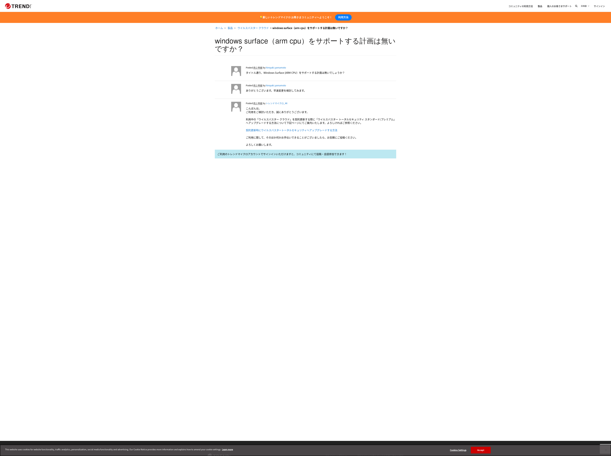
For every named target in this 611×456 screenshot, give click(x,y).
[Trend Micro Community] (18, 6)
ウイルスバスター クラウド (253, 28)
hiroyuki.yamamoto (276, 67)
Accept (480, 450)
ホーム (219, 28)
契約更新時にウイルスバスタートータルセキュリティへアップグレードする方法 (291, 130)
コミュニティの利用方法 (521, 6)
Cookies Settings (458, 450)
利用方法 (343, 17)
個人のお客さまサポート (559, 6)
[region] (305, 450)
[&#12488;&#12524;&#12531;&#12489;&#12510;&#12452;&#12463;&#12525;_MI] (228, 107)
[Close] (605, 449)
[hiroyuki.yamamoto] (228, 72)
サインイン (599, 6)
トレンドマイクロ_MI (276, 103)
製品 (540, 6)
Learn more (227, 449)
